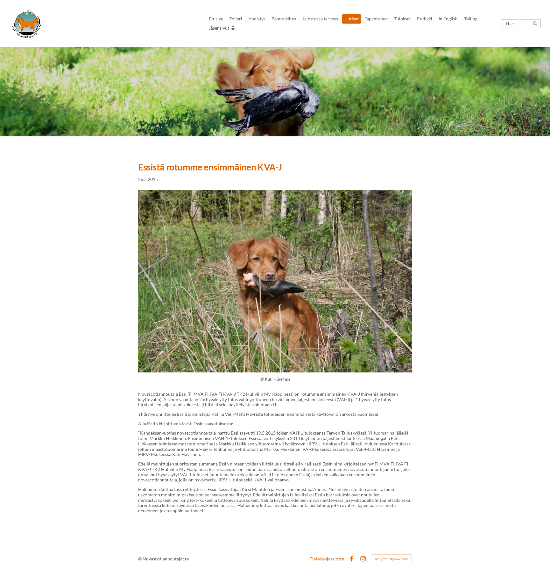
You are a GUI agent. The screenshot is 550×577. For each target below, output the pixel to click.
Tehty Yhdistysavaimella (391, 559)
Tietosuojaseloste (327, 559)
